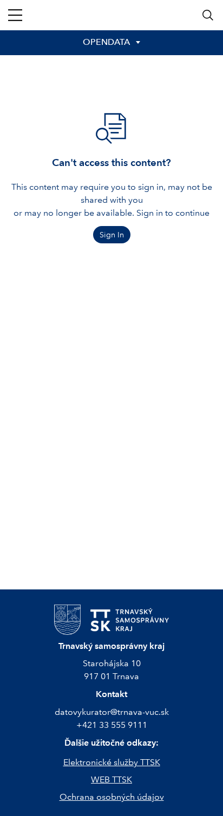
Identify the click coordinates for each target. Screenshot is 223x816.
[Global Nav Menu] (15, 15)
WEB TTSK (111, 779)
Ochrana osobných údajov (112, 797)
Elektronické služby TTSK (111, 762)
